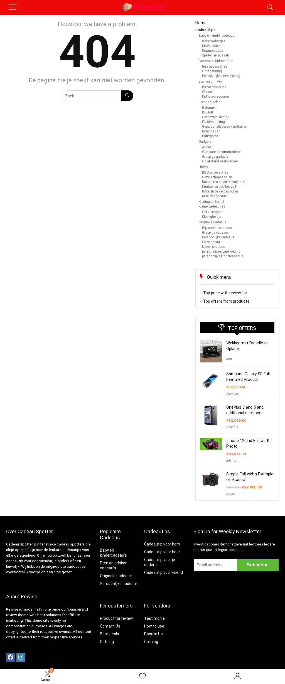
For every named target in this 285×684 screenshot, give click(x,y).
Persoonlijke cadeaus (218, 237)
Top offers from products (226, 301)
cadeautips (205, 29)
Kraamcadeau (212, 51)
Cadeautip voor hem (162, 544)
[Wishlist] (142, 676)
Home (201, 22)
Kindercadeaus (213, 46)
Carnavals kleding (215, 117)
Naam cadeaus (213, 247)
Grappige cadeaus (215, 232)
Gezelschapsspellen (217, 177)
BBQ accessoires (215, 172)
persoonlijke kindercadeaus (222, 256)
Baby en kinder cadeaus (217, 36)
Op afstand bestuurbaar (220, 161)
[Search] (270, 7)
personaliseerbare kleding (221, 251)
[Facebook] (10, 657)
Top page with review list (225, 293)
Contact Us (110, 626)
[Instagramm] (20, 657)
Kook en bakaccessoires (220, 191)
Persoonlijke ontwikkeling (221, 76)
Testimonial (155, 618)
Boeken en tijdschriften (216, 61)
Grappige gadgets (215, 157)
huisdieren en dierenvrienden (223, 182)
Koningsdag (211, 131)
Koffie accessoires (216, 96)
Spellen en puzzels (216, 55)
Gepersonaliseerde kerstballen (224, 127)
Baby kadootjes (213, 41)
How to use (154, 626)
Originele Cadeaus (213, 222)
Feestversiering (213, 122)
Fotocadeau (211, 242)
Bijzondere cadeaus (217, 228)
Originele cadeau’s (116, 576)
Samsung (233, 394)
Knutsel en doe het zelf (219, 187)
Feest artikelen (209, 102)
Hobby (203, 167)
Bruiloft (207, 112)
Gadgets (205, 142)
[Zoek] (127, 95)
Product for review (116, 618)
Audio (206, 147)
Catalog (107, 641)
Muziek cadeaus (214, 196)
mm (229, 359)
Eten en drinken (210, 81)
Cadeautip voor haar (162, 552)
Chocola (208, 92)
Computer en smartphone (221, 152)
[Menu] (12, 7)
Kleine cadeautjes (212, 206)
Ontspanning (212, 71)
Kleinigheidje (211, 217)
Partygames (211, 136)
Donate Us (153, 634)
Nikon (230, 494)
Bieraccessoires (214, 87)
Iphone (231, 461)
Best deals (109, 634)
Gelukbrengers (212, 212)
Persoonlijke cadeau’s (119, 583)
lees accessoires (214, 66)
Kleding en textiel (211, 202)
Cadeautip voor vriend (163, 572)
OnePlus (232, 427)
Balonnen (209, 108)
